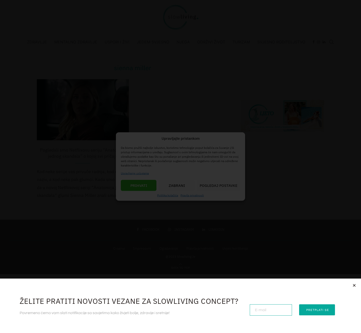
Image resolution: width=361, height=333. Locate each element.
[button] (354, 285)
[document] (180, 166)
